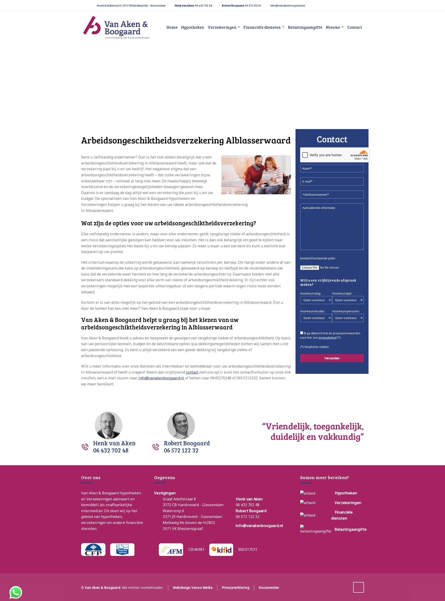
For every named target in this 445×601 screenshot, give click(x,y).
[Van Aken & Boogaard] (116, 27)
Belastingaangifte (351, 529)
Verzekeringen (348, 502)
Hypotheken (346, 493)
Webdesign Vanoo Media (193, 587)
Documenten (269, 587)
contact (192, 372)
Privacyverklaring (235, 587)
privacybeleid (328, 338)
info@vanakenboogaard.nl (287, 5)
